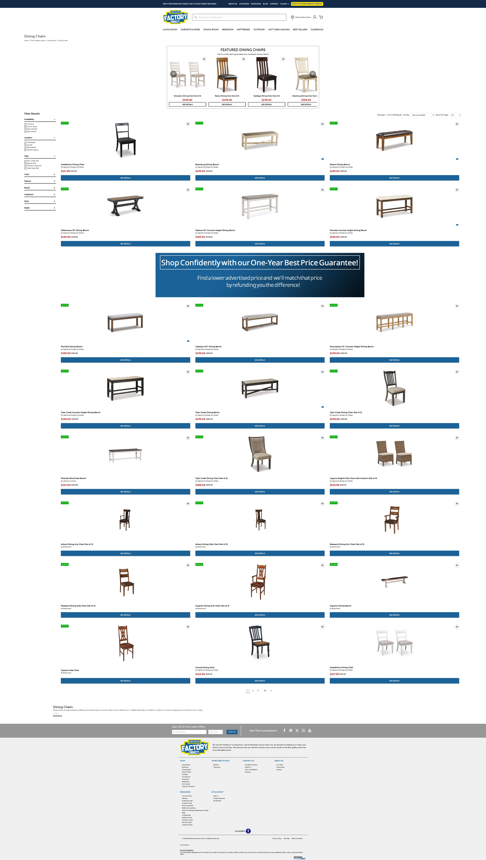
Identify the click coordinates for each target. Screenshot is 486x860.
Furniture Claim (187, 820)
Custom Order (187, 803)
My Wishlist (217, 801)
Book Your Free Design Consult (307, 4)
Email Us (248, 767)
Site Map (287, 838)
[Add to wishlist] (188, 124)
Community (280, 767)
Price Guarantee (187, 805)
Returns (216, 765)
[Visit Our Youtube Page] (310, 731)
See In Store (32, 126)
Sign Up (232, 732)
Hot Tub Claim (187, 822)
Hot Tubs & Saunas (279, 29)
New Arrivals (32, 129)
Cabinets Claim (187, 825)
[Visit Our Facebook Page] (284, 731)
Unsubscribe (186, 815)
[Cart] (321, 17)
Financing (256, 4)
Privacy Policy (277, 838)
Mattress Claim (187, 817)
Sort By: (406, 115)
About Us (232, 4)
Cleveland (31, 142)
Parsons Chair (34, 166)
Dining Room (211, 29)
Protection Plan (187, 801)
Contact (274, 4)
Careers (279, 769)
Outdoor (259, 29)
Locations (244, 4)
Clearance (317, 29)
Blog (265, 4)
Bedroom (227, 29)
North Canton (32, 150)
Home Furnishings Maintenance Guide (195, 810)
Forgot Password (219, 798)
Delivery (185, 798)
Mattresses (243, 29)
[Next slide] (312, 74)
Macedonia (31, 147)
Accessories (186, 777)
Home (26, 40)
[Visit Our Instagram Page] (303, 731)
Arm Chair (33, 161)
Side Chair (33, 168)
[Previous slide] (173, 74)
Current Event (187, 796)
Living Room (170, 29)
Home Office (186, 772)
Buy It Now (31, 131)
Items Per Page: (442, 115)
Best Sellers (300, 29)
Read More (57, 716)
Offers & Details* (297, 838)
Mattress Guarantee (189, 808)
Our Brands (186, 784)
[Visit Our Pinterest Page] (291, 731)
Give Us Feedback (251, 769)
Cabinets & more (190, 29)
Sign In (215, 796)
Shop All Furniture (188, 786)
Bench (31, 163)
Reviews (248, 772)
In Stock (30, 124)
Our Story (279, 765)
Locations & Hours (251, 765)
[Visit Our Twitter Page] (297, 731)
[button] (300, 17)
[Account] (315, 17)
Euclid (29, 145)
